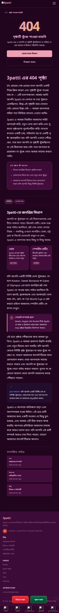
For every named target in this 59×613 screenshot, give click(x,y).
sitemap (6, 581)
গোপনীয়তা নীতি (8, 550)
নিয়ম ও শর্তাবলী (8, 546)
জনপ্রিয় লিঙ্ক (19, 201)
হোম (6, 13)
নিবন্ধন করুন (30, 62)
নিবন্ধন (5, 565)
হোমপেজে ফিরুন (29, 53)
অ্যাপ (4, 573)
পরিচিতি (9, 201)
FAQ (4, 577)
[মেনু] (54, 4)
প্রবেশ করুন (7, 569)
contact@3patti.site (11, 592)
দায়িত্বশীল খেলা (8, 554)
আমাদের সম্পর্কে (9, 542)
